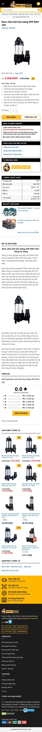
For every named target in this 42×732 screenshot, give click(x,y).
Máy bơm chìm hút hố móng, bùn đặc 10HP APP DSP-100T (10, 515)
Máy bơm (27, 567)
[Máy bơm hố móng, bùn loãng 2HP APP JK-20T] (11, 535)
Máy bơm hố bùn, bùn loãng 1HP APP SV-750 (10, 456)
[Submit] (38, 10)
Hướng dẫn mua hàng (9, 646)
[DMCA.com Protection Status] (8, 713)
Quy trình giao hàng (8, 654)
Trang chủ (5, 14)
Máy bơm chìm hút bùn (10, 571)
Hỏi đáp (12, 28)
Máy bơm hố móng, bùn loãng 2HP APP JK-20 (9, 485)
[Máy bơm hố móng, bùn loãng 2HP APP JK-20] (11, 473)
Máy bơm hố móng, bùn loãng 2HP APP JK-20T (9, 547)
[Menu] (3, 3)
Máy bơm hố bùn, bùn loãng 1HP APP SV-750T (30, 456)
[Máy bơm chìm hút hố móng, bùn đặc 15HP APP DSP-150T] (31, 503)
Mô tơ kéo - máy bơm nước (19, 14)
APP (21, 73)
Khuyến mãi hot (7, 687)
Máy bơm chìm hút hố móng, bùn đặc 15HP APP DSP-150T (31, 515)
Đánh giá (5, 28)
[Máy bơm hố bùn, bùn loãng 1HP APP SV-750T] (31, 445)
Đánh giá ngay (21, 413)
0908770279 (16, 167)
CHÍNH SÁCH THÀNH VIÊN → (13, 154)
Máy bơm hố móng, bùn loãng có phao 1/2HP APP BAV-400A (30, 547)
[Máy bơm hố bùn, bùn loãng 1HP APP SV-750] (11, 445)
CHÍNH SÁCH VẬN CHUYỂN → (13, 151)
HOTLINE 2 (9, 631)
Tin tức (4, 691)
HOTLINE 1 (9, 627)
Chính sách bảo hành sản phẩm (12, 657)
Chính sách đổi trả (8, 661)
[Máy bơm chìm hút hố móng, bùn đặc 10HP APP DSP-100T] (11, 503)
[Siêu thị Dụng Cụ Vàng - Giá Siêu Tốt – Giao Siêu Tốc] (21, 3)
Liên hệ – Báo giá (7, 669)
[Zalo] (10, 622)
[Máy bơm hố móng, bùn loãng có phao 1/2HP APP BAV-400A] (31, 535)
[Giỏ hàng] (38, 4)
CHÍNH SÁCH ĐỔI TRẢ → (11, 147)
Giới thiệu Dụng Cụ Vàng (10, 642)
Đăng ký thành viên (8, 680)
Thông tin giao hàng (8, 684)
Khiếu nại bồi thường (9, 665)
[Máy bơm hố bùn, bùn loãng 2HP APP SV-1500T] (31, 473)
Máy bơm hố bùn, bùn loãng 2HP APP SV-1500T (30, 485)
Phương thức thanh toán (10, 650)
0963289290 (26, 167)
